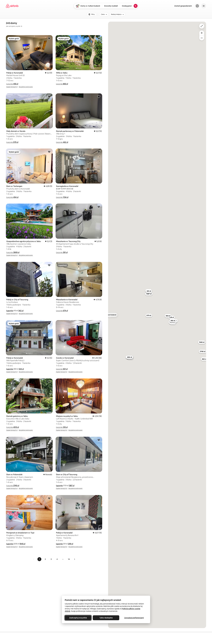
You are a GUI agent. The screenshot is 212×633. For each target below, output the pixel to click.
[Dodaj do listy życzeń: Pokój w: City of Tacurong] (49, 265)
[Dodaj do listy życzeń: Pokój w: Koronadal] (49, 38)
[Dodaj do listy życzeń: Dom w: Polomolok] (49, 440)
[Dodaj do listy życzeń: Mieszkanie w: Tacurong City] (99, 207)
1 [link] (39, 559)
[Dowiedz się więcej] (21, 26)
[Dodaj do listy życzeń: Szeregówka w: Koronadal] (99, 152)
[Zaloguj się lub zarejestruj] (197, 5)
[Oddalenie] (201, 38)
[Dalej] (74, 559)
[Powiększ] (201, 32)
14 (69, 559)
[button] (12, 84)
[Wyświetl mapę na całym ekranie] (201, 26)
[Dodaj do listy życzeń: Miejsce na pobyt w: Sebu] (99, 382)
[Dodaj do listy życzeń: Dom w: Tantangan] (49, 152)
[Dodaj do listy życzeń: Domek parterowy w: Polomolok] (99, 97)
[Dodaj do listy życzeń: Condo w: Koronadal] (99, 323)
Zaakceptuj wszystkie (78, 618)
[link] (33, 559)
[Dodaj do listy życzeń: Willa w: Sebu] (99, 38)
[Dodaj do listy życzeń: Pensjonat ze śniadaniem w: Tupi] (49, 498)
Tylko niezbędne (106, 618)
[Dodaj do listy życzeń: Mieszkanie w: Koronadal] (99, 265)
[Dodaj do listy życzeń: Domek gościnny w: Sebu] (49, 382)
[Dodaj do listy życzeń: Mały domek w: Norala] (49, 97)
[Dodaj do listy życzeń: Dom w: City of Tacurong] (99, 440)
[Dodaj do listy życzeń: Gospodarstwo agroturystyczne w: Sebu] (49, 207)
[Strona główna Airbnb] (12, 6)
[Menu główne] (203, 5)
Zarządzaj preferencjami (134, 618)
